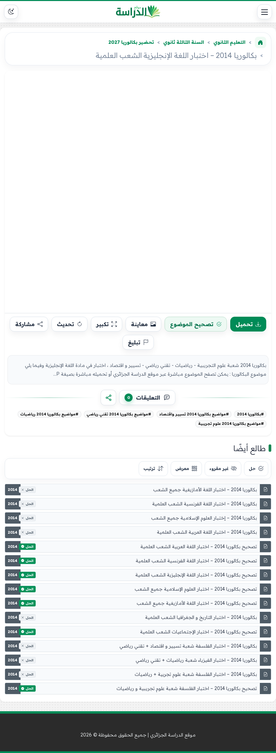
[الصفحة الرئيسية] (260, 42)
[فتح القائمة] (264, 11)
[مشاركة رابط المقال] (108, 397)
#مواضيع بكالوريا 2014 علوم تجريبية (231, 423)
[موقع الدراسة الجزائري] (138, 12)
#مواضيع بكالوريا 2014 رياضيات (49, 414)
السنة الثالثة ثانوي (183, 42)
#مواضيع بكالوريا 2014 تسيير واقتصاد (194, 414)
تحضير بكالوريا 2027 (131, 42)
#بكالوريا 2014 (250, 414)
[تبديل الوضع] (11, 12)
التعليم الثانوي (229, 42)
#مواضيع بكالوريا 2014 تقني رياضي (119, 414)
